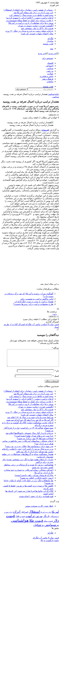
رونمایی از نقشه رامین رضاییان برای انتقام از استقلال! (28, 10)
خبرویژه (45, 130)
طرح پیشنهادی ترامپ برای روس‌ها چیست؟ (33, 304)
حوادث (50, 73)
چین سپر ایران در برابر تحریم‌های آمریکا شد (33, 12)
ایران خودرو (8, 512)
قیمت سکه (48, 521)
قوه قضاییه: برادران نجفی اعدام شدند (36, 496)
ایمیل (55, 376)
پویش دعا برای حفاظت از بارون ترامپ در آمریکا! (30, 23)
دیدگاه (55, 348)
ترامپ (54, 314)
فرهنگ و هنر (47, 79)
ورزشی (49, 71)
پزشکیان (38, 525)
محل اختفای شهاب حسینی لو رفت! (37, 33)
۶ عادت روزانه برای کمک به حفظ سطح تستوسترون (29, 20)
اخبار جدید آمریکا (46, 512)
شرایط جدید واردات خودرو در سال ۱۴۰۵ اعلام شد (30, 417)
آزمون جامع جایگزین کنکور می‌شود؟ (36, 478)
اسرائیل (24, 512)
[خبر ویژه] (48, 53)
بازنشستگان (54, 516)
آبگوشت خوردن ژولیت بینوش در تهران (35, 26)
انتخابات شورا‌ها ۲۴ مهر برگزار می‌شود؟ (35, 438)
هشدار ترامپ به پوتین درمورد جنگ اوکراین (33, 301)
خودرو (22, 516)
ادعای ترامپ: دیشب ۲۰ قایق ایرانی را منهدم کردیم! (29, 18)
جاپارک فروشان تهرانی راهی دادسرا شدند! (34, 475)
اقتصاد (50, 63)
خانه (57, 94)
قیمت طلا (36, 520)
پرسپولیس (51, 525)
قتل (17, 516)
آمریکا (55, 511)
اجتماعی (49, 66)
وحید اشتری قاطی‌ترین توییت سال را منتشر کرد (31, 15)
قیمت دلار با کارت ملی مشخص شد (37, 28)
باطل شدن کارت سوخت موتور (39, 506)
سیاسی (49, 68)
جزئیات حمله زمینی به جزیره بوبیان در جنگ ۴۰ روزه (29, 31)
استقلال (34, 511)
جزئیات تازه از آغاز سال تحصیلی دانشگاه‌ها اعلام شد (29, 433)
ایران (16, 511)
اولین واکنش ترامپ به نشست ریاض (36, 299)
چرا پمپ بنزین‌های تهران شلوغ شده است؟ (33, 436)
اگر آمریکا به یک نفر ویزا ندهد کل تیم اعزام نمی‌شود (29, 420)
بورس (39, 516)
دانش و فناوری (46, 76)
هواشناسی (20, 520)
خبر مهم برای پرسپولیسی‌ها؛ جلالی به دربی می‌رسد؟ (29, 446)
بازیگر (46, 516)
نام (57, 371)
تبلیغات (50, 81)
